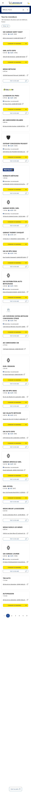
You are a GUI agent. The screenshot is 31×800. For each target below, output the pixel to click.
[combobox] (15, 9)
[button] (23, 10)
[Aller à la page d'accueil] (15, 2)
